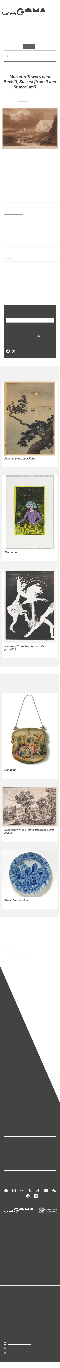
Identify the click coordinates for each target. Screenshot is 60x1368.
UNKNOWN (10, 774)
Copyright (49, 1366)
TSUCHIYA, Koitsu (14, 462)
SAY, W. (23, 100)
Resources (43, 46)
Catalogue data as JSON (20, 336)
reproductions (11, 949)
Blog (33, 1269)
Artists (29, 35)
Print (6, 242)
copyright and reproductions (19, 953)
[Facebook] (8, 351)
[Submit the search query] (6, 56)
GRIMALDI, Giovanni (15, 837)
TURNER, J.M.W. (25, 96)
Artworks (11, 35)
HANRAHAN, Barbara (15, 556)
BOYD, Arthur (11, 653)
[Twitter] (13, 351)
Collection (23, 23)
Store (6, 1277)
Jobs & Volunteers (16, 1366)
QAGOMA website (13, 1273)
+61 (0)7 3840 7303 (18, 1348)
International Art (13, 213)
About (34, 1273)
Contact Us (14, 1352)
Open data (9, 1269)
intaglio (8, 257)
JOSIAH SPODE (13, 904)
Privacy (35, 1366)
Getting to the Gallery (19, 1343)
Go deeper (48, 35)
